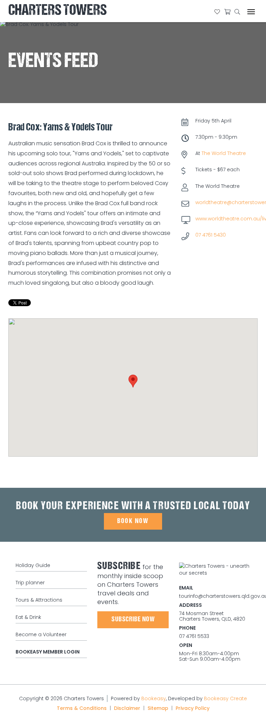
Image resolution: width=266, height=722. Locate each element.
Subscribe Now (133, 619)
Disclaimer (127, 708)
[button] (133, 381)
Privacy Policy (193, 708)
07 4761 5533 (194, 636)
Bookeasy (153, 698)
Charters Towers (57, 11)
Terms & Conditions (82, 708)
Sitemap (158, 708)
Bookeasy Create (225, 698)
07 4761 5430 (210, 234)
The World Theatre (224, 153)
